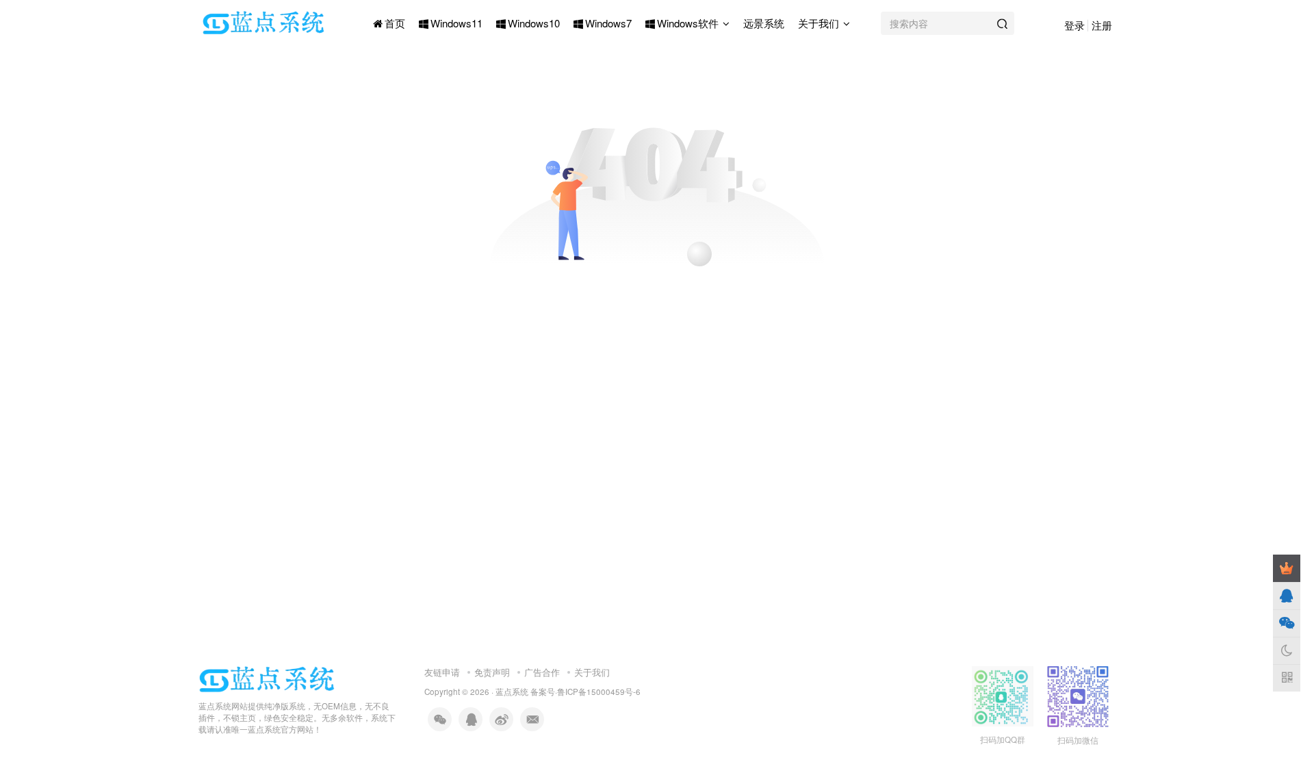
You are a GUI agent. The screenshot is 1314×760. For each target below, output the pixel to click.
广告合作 (542, 672)
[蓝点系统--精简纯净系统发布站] (266, 678)
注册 (1102, 25)
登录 (1074, 25)
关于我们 (592, 672)
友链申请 (442, 672)
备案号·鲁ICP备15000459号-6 (585, 691)
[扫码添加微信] (1286, 623)
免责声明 (492, 672)
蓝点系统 (511, 691)
